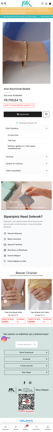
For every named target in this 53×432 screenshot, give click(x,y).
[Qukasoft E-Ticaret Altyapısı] (26, 421)
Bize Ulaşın (26, 372)
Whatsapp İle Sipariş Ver (28, 123)
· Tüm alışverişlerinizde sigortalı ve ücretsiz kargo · (17, 16)
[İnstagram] (30, 383)
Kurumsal (26, 359)
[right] (48, 301)
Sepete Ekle (24, 114)
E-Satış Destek (26, 366)
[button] (6, 53)
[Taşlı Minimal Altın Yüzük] (40, 294)
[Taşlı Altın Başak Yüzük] (13, 294)
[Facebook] (24, 383)
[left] (5, 301)
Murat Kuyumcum (26, 352)
